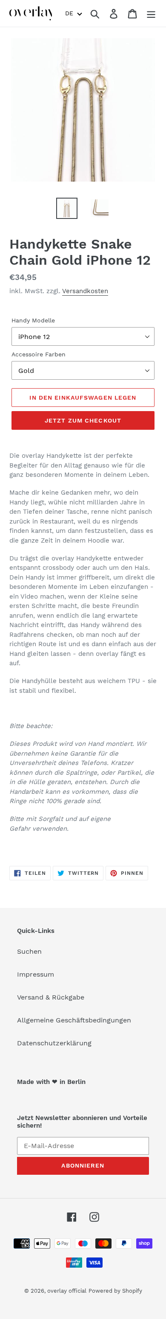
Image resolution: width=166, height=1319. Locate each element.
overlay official (66, 1291)
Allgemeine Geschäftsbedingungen (74, 1020)
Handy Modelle (33, 320)
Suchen (29, 951)
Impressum (35, 974)
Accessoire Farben (38, 354)
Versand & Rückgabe (50, 997)
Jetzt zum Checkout (83, 420)
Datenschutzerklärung (54, 1043)
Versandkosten (85, 291)
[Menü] (151, 13)
